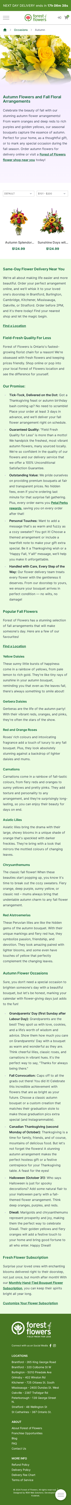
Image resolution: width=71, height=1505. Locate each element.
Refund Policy (20, 1464)
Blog (14, 1438)
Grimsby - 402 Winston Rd (29, 1377)
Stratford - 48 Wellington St (29, 1406)
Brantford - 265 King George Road (34, 1362)
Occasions (21, 29)
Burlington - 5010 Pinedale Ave (31, 1372)
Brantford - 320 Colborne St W (31, 1367)
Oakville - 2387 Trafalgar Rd (30, 1392)
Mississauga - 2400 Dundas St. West (35, 1387)
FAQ (14, 1443)
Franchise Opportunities (27, 1433)
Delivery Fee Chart (23, 1474)
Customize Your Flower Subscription (30, 1303)
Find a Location (14, 326)
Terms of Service (22, 1480)
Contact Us (19, 1448)
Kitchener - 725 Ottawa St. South (33, 1382)
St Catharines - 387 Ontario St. (31, 1412)
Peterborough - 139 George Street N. (34, 1399)
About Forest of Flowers (27, 1428)
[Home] (5, 30)
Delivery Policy (21, 1469)
